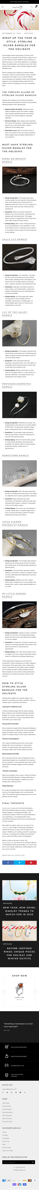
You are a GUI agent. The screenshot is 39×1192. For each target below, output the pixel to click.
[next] (35, 991)
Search (4, 1132)
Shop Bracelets (7, 1115)
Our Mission (5, 1138)
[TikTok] (24, 1092)
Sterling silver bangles (9, 808)
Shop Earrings (6, 1106)
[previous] (4, 991)
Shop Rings (5, 1103)
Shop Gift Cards (7, 1121)
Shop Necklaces (7, 1112)
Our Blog (5, 1135)
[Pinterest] (16, 1092)
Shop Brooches (7, 1118)
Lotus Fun (5, 827)
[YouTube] (20, 1092)
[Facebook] (3, 1092)
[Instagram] (11, 1092)
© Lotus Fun (19, 1167)
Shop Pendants (7, 1109)
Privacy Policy (6, 1147)
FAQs (3, 1144)
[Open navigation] (3, 7)
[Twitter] (7, 1092)
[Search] (32, 7)
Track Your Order (7, 1150)
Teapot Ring (19, 997)
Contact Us (5, 1141)
